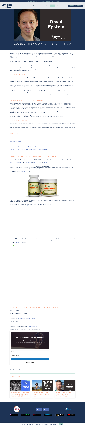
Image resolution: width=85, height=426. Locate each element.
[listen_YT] (71, 415)
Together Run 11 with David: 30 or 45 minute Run (41, 394)
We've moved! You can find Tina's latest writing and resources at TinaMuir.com (42, 1)
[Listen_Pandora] (48, 415)
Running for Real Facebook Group (20, 315)
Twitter (19, 318)
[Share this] (13, 369)
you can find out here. (33, 326)
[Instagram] (40, 409)
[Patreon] (47, 409)
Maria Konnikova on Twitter (15, 141)
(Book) (23, 146)
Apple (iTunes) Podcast (14, 162)
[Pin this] (19, 369)
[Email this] (11, 369)
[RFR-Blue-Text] (7, 6)
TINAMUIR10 (23, 171)
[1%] (68, 409)
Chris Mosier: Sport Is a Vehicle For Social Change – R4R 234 (64, 394)
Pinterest (33, 318)
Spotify (34, 162)
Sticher (21, 162)
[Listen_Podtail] (59, 415)
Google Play (39, 162)
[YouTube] (44, 409)
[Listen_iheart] (36, 415)
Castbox (25, 162)
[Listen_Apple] (14, 415)
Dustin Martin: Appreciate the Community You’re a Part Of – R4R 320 (20, 394)
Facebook (23, 318)
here (45, 204)
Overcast (30, 162)
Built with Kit (30, 363)
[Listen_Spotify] (25, 415)
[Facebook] (37, 409)
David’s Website (13, 138)
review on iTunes (20, 323)
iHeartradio (45, 162)
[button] (31, 5)
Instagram (28, 318)
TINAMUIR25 (17, 242)
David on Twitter (13, 136)
